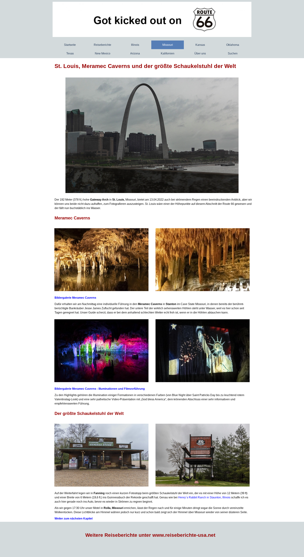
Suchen (233, 53)
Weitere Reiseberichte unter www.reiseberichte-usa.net (150, 535)
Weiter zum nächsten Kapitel (74, 518)
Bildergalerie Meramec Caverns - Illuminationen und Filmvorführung (100, 388)
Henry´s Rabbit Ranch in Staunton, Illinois (204, 497)
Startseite (70, 44)
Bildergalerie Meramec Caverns (75, 297)
